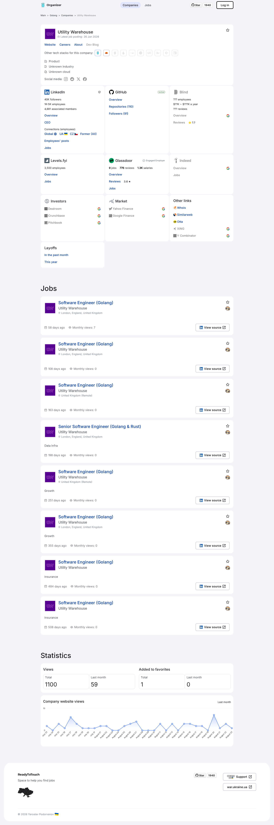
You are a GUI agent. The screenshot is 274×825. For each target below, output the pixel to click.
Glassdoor (123, 161)
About (78, 44)
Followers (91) (118, 113)
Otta (180, 221)
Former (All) (88, 134)
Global (48, 134)
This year (50, 262)
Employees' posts (56, 140)
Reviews (115, 181)
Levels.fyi (59, 161)
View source (212, 327)
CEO (47, 122)
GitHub (121, 92)
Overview (51, 115)
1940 (207, 5)
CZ (72, 134)
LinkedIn (58, 92)
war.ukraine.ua (237, 787)
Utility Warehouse (72, 308)
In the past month (56, 255)
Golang (53, 15)
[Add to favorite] (228, 30)
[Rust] (106, 53)
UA (61, 134)
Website (50, 44)
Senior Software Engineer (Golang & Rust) (99, 426)
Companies (130, 5)
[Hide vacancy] (228, 308)
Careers (64, 44)
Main (43, 15)
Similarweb (184, 214)
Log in (225, 5)
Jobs (148, 5)
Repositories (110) (121, 106)
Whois (181, 207)
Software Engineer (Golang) (85, 302)
